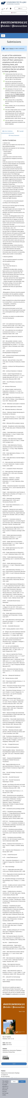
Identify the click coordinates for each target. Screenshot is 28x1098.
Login (20, 8)
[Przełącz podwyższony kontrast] (10, 8)
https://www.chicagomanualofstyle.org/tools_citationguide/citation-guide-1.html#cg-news (14, 311)
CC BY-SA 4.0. (15, 95)
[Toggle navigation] (3, 35)
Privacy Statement (14, 135)
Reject (14, 1081)
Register (12, 48)
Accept (22, 1081)
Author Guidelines (8, 131)
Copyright (21, 131)
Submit (14, 1063)
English (14, 12)
